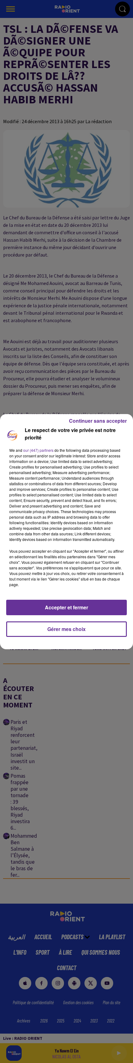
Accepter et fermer (66, 607)
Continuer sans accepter (98, 420)
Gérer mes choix (66, 629)
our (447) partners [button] (38, 450)
